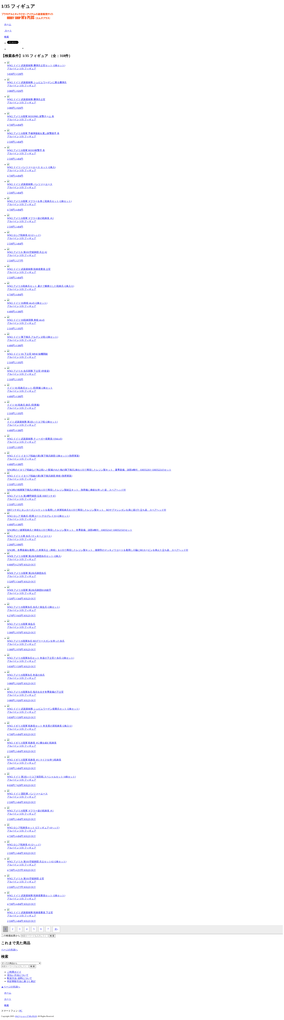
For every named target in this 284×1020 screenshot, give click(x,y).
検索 (6, 37)
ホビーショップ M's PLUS (26, 1016)
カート (8, 30)
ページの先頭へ (9, 949)
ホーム (7, 24)
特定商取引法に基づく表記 (21, 981)
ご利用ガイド (14, 972)
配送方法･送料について (19, 978)
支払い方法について (17, 975)
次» (56, 929)
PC (20, 1011)
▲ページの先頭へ (10, 986)
